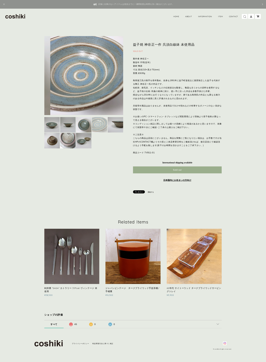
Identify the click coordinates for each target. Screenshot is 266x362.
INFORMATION (205, 16)
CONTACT (233, 16)
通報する (151, 192)
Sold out (177, 170)
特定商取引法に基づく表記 (102, 343)
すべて (54, 324)
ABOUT (188, 16)
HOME (176, 16)
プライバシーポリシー (80, 343)
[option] (83, 75)
